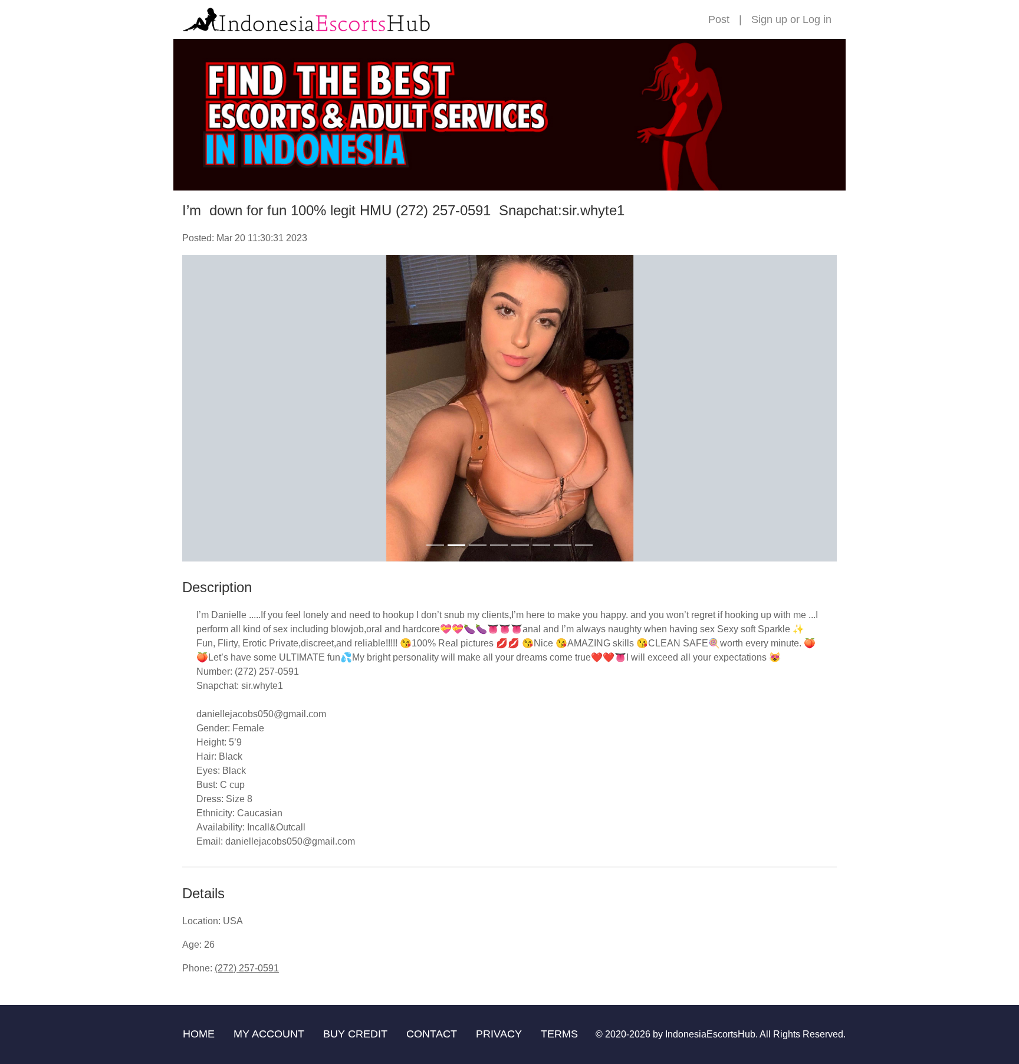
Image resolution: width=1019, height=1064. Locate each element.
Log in (817, 19)
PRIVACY (499, 1034)
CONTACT (431, 1034)
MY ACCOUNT (269, 1034)
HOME (199, 1034)
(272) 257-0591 (247, 968)
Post (718, 19)
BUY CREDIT (355, 1034)
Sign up (769, 19)
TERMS (559, 1034)
